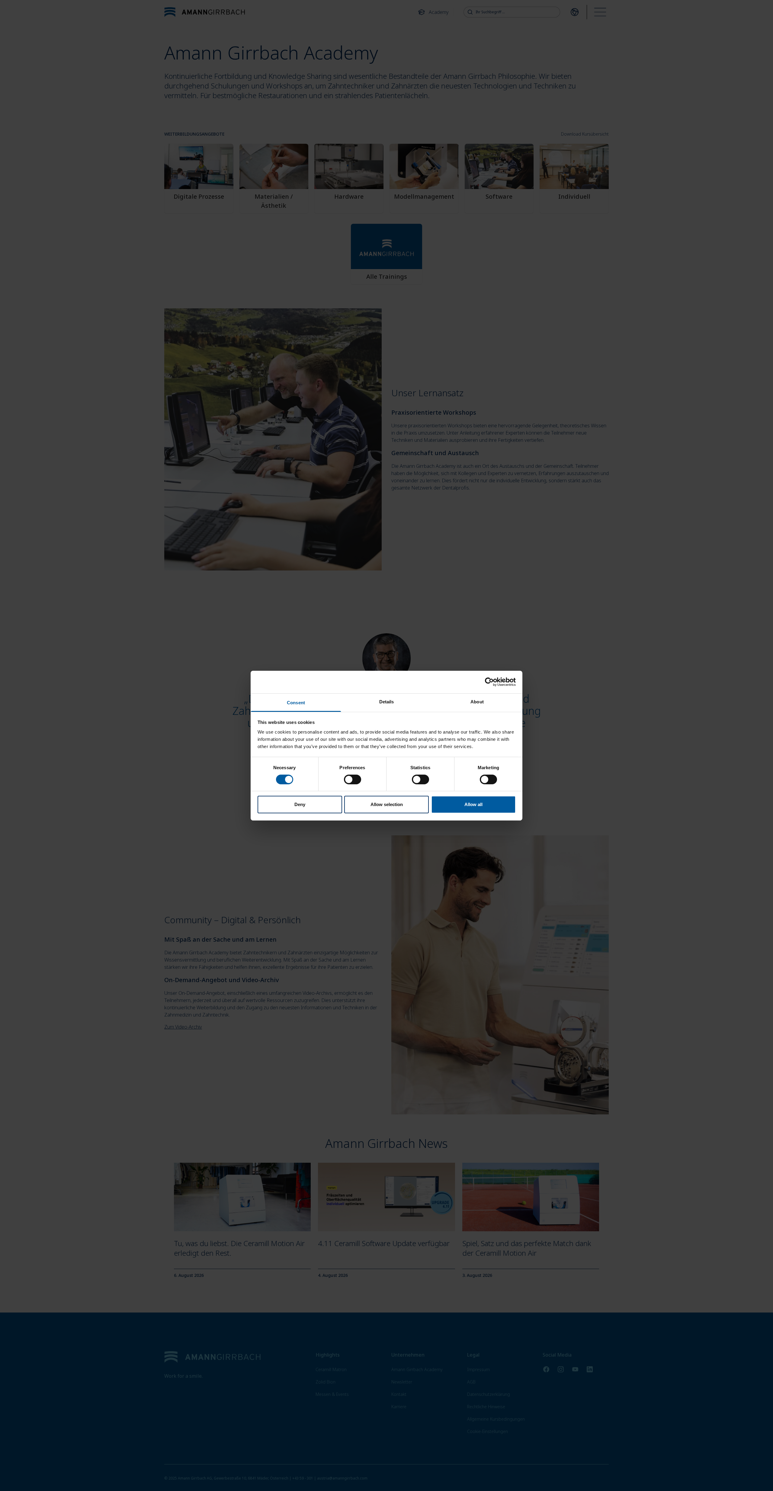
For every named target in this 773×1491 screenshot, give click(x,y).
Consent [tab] (296, 702)
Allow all (473, 804)
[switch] (352, 779)
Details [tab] (386, 701)
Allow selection (386, 804)
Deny (299, 804)
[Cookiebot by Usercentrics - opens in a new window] (489, 681)
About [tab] (477, 701)
